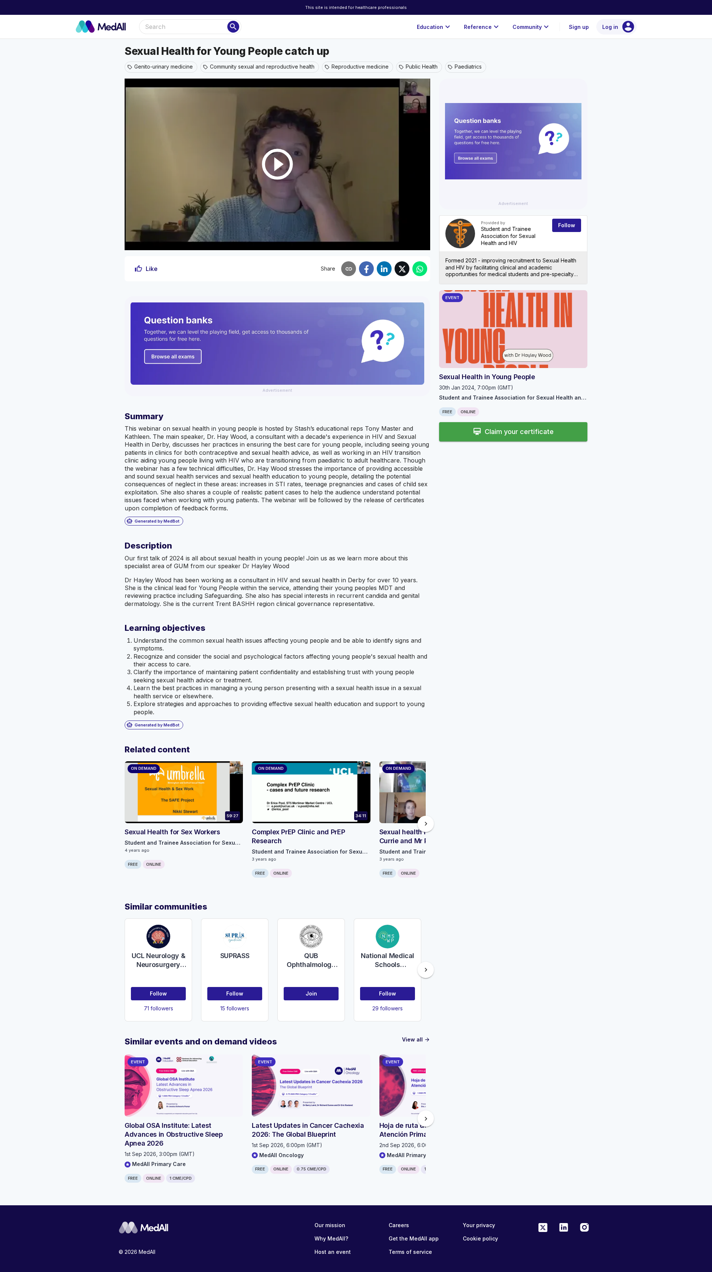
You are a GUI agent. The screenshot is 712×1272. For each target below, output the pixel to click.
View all (416, 1039)
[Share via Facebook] (366, 268)
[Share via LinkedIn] (384, 268)
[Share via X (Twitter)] (402, 268)
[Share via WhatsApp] (419, 268)
